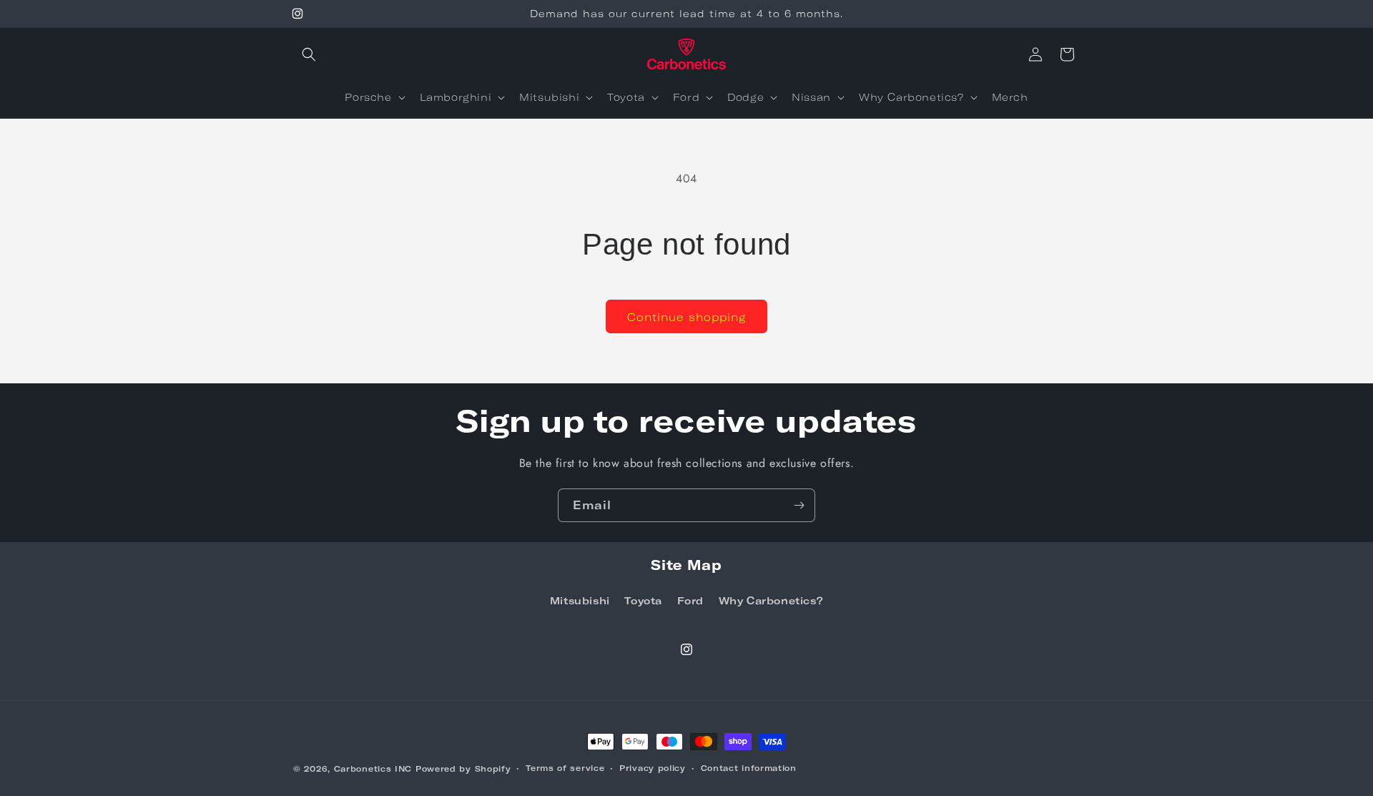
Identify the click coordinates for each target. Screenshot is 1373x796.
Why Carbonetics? (771, 600)
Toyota (643, 600)
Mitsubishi (580, 600)
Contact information (749, 767)
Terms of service (565, 767)
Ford (690, 600)
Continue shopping (686, 316)
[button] (309, 54)
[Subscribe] (799, 505)
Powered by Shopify (463, 768)
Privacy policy (652, 767)
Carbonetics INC (373, 768)
